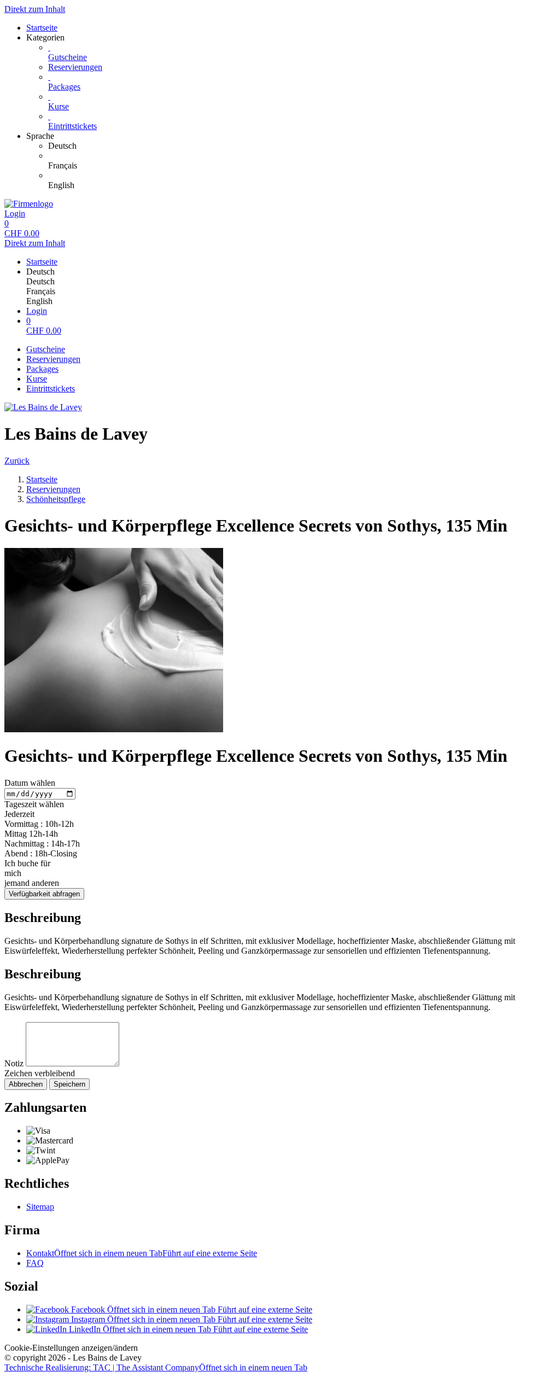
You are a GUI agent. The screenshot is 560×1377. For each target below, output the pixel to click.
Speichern (69, 1084)
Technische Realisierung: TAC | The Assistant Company (155, 1367)
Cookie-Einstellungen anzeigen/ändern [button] (71, 1347)
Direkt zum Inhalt (34, 9)
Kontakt (141, 1253)
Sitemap (40, 1206)
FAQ (35, 1263)
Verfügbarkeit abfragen (44, 894)
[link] (302, 146)
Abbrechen (26, 1084)
